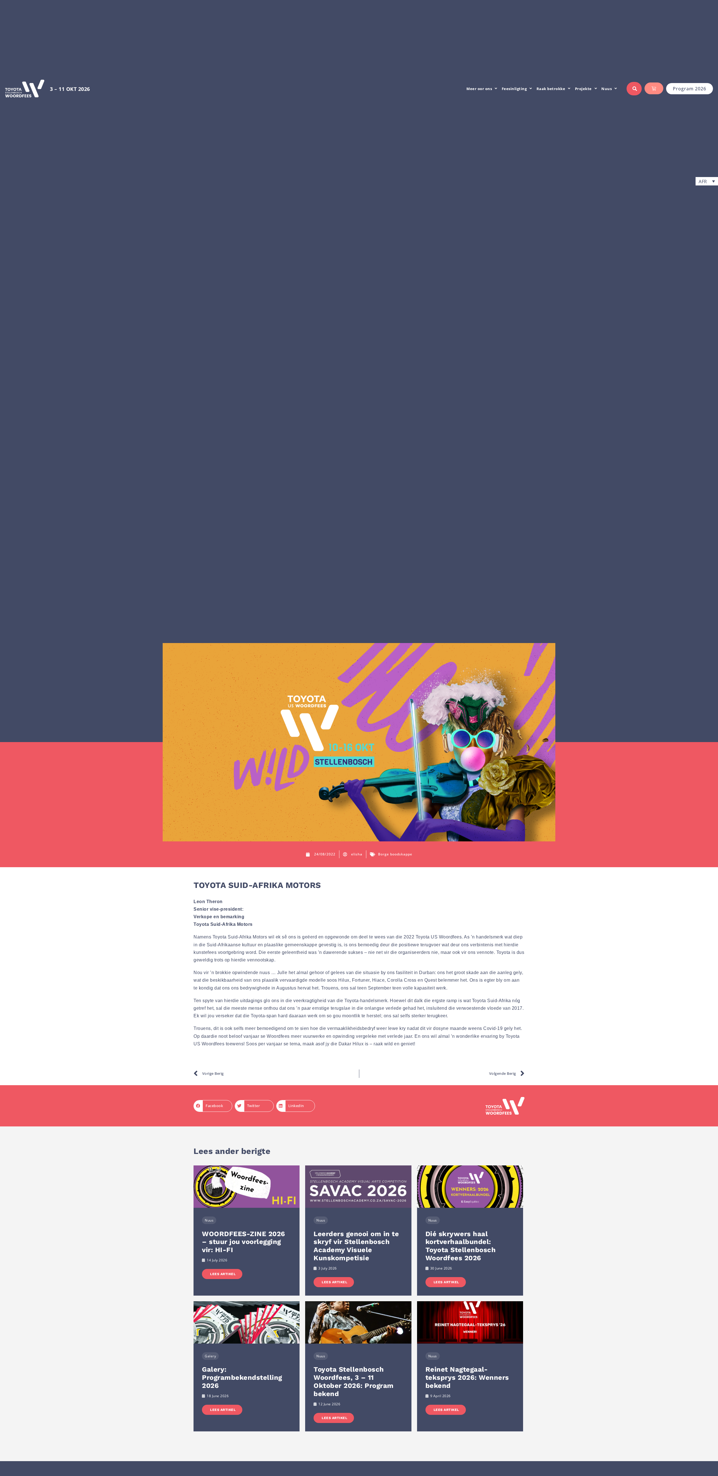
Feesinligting (514, 88)
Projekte (583, 88)
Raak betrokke (551, 88)
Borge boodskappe (395, 854)
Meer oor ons (479, 88)
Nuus (606, 88)
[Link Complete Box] (247, 1230)
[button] (707, 181)
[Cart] (654, 88)
